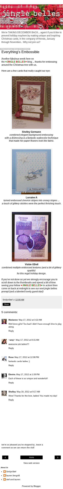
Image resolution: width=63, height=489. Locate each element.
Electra (11, 374)
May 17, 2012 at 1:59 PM (28, 374)
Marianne (13, 320)
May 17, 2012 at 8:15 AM (27, 340)
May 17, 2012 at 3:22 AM (30, 320)
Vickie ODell (31, 264)
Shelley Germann (31, 132)
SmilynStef (11, 471)
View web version (31, 463)
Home (31, 457)
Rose (11, 357)
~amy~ (11, 340)
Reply (11, 331)
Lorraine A (31, 197)
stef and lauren (13, 479)
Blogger (37, 486)
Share (6, 304)
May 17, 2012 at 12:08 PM (27, 357)
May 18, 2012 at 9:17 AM (28, 392)
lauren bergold (13, 475)
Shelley (12, 392)
